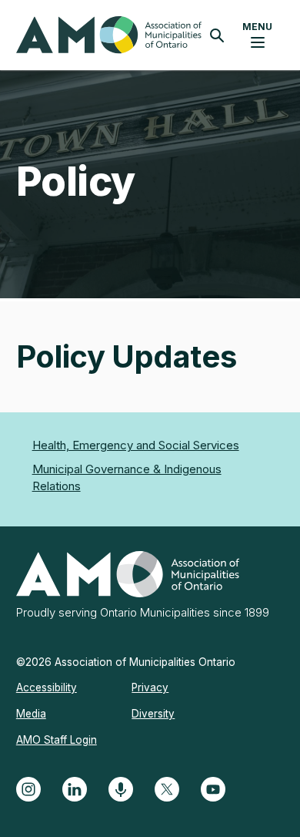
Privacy (150, 687)
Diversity (153, 714)
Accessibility (46, 687)
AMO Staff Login (56, 740)
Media (31, 714)
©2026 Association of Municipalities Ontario (125, 662)
